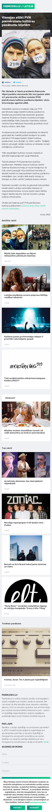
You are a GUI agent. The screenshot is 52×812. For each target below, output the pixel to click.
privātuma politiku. (38, 802)
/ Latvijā (27, 6)
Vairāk (46, 742)
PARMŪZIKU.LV (12, 6)
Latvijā (6, 303)
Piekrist (17, 808)
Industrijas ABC (10, 685)
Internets (7, 261)
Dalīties (7, 82)
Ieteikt (18, 82)
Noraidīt (34, 808)
